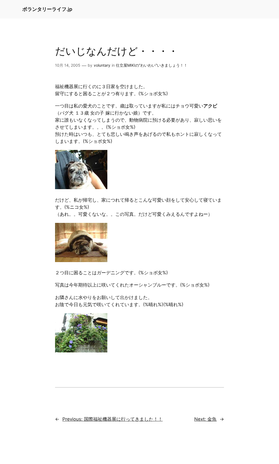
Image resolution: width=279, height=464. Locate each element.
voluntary (102, 65)
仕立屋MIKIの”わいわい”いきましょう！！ (151, 65)
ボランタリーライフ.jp (47, 9)
